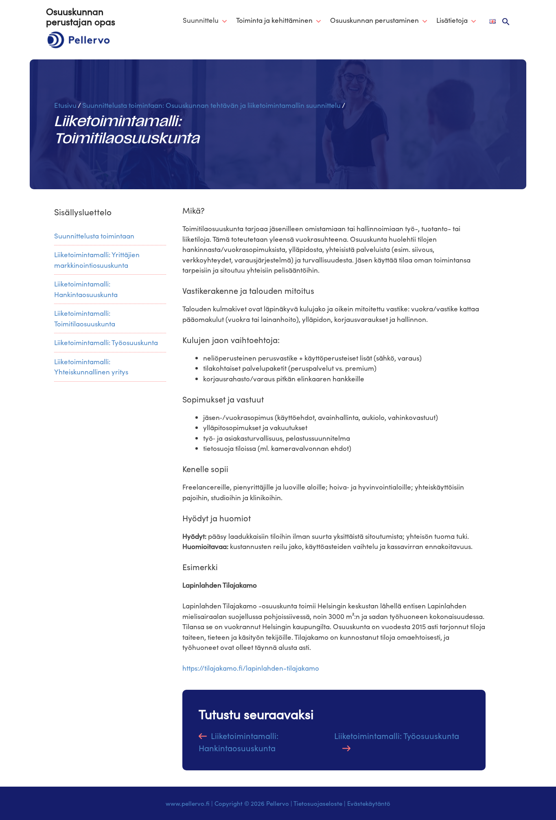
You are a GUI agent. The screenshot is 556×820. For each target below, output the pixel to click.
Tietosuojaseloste (317, 803)
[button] (506, 21)
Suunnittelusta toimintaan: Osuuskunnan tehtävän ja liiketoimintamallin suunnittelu (211, 105)
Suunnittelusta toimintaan (94, 236)
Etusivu (65, 105)
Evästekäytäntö (368, 803)
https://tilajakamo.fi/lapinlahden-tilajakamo (250, 668)
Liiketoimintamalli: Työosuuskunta (396, 735)
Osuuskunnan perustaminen (374, 20)
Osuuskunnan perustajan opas (80, 16)
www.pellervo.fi (188, 803)
